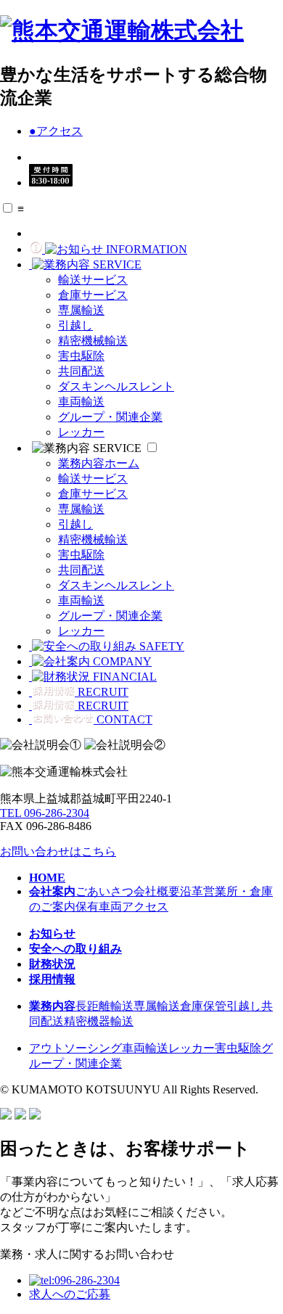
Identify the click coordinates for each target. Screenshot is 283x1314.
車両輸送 (81, 401)
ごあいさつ (104, 891)
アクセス (56, 131)
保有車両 (98, 906)
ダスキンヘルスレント (116, 386)
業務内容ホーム (98, 463)
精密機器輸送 (99, 1021)
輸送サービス (93, 280)
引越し (75, 325)
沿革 (191, 891)
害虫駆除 (81, 356)
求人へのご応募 (69, 1294)
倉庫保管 (203, 1006)
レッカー (81, 432)
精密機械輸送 (93, 340)
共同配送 (81, 371)
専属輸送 (81, 310)
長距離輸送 (104, 1006)
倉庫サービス (93, 295)
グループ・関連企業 (110, 417)
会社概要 (157, 891)
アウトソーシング (75, 1048)
